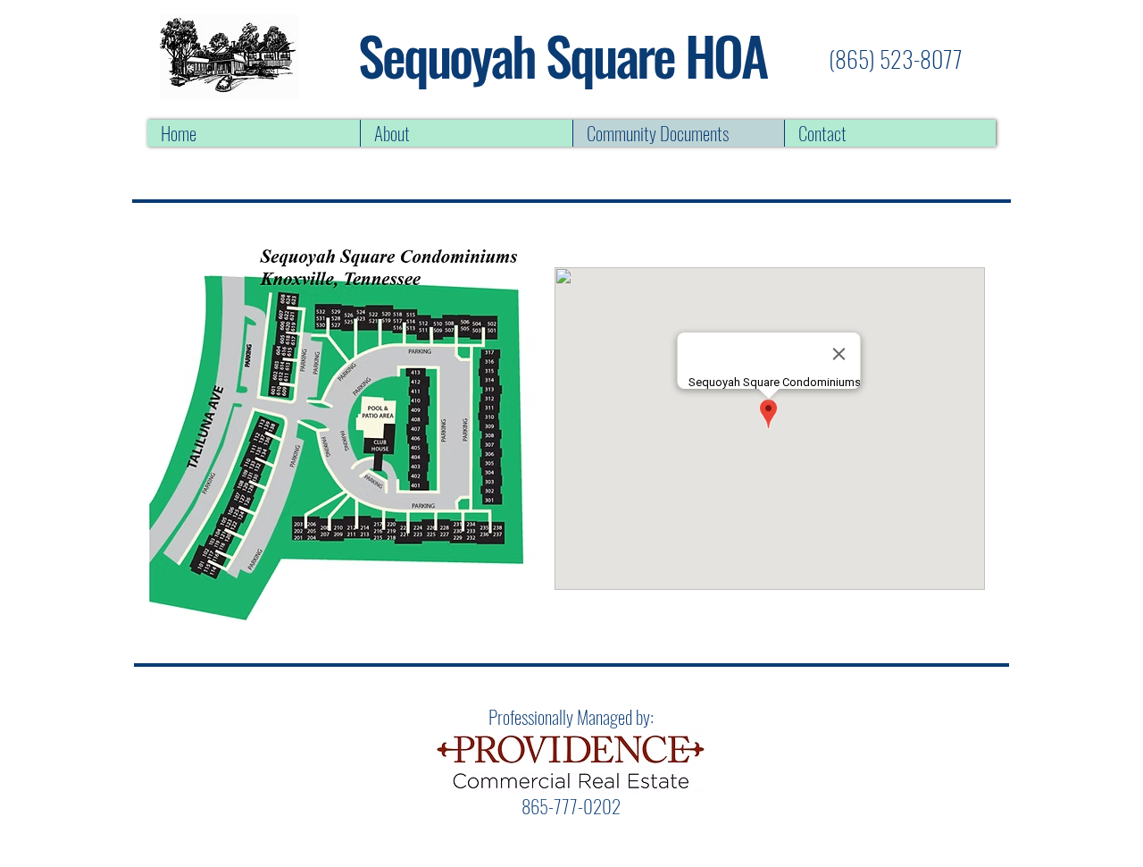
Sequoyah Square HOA (562, 54)
